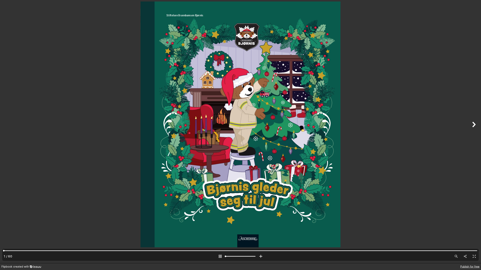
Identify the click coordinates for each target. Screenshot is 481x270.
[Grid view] (220, 256)
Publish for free (469, 266)
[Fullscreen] (474, 256)
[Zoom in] (261, 256)
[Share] (465, 256)
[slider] (240, 256)
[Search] (456, 256)
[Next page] (473, 131)
